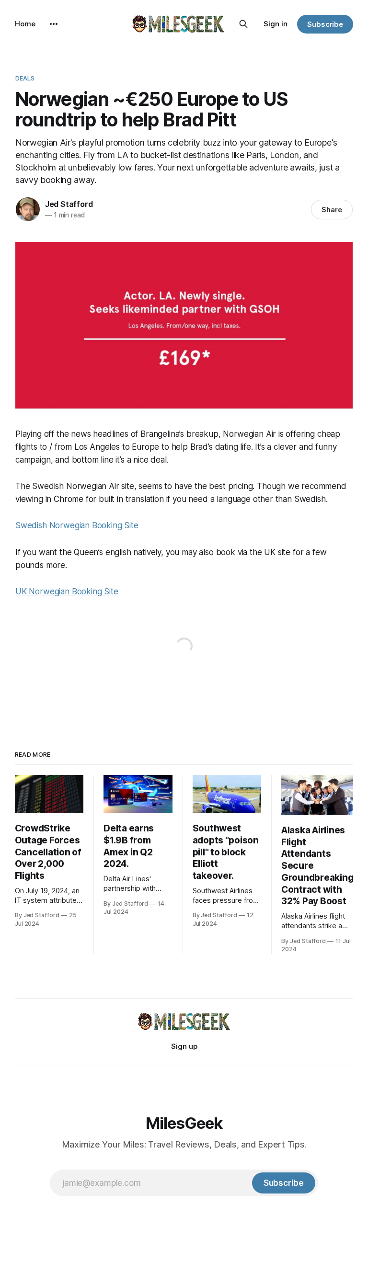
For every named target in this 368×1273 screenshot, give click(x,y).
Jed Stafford (69, 204)
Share (332, 209)
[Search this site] (243, 24)
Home (25, 23)
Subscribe (325, 24)
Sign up (184, 1046)
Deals (25, 78)
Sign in (276, 23)
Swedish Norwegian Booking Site (76, 525)
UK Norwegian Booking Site (66, 591)
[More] (53, 24)
